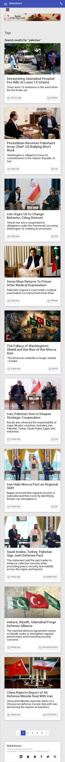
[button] (21, 757)
